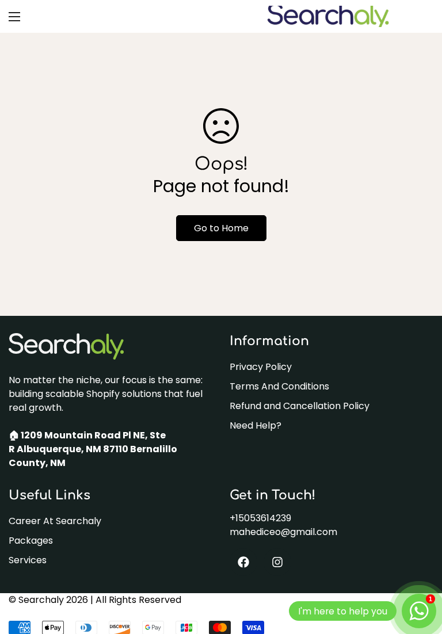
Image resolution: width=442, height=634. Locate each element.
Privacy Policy (261, 366)
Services (28, 560)
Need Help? (255, 425)
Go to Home (221, 228)
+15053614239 (260, 518)
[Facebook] (243, 562)
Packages (31, 540)
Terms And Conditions (279, 386)
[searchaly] (327, 16)
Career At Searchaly (55, 521)
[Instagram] (277, 562)
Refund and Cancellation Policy (299, 406)
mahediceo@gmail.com (283, 531)
